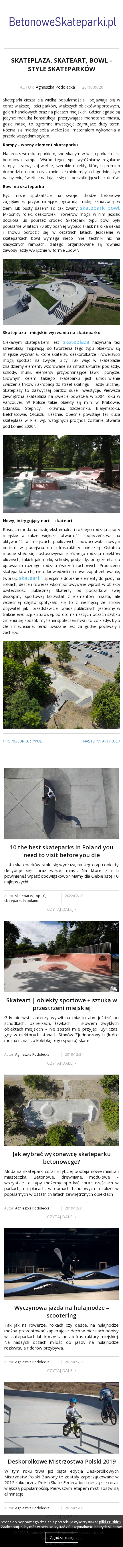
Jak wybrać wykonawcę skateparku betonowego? (62, 1157)
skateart (29, 577)
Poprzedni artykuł (22, 740)
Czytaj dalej (61, 909)
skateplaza (76, 341)
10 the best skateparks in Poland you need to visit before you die (61, 851)
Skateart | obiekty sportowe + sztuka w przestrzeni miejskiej (61, 1004)
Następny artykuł (101, 740)
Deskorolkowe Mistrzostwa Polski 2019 (62, 1461)
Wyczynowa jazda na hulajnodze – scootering (61, 1311)
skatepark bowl (99, 207)
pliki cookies (110, 1521)
